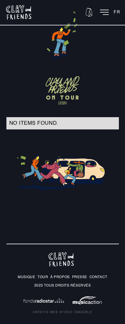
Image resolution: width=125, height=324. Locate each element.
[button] (89, 12)
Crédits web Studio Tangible (62, 312)
